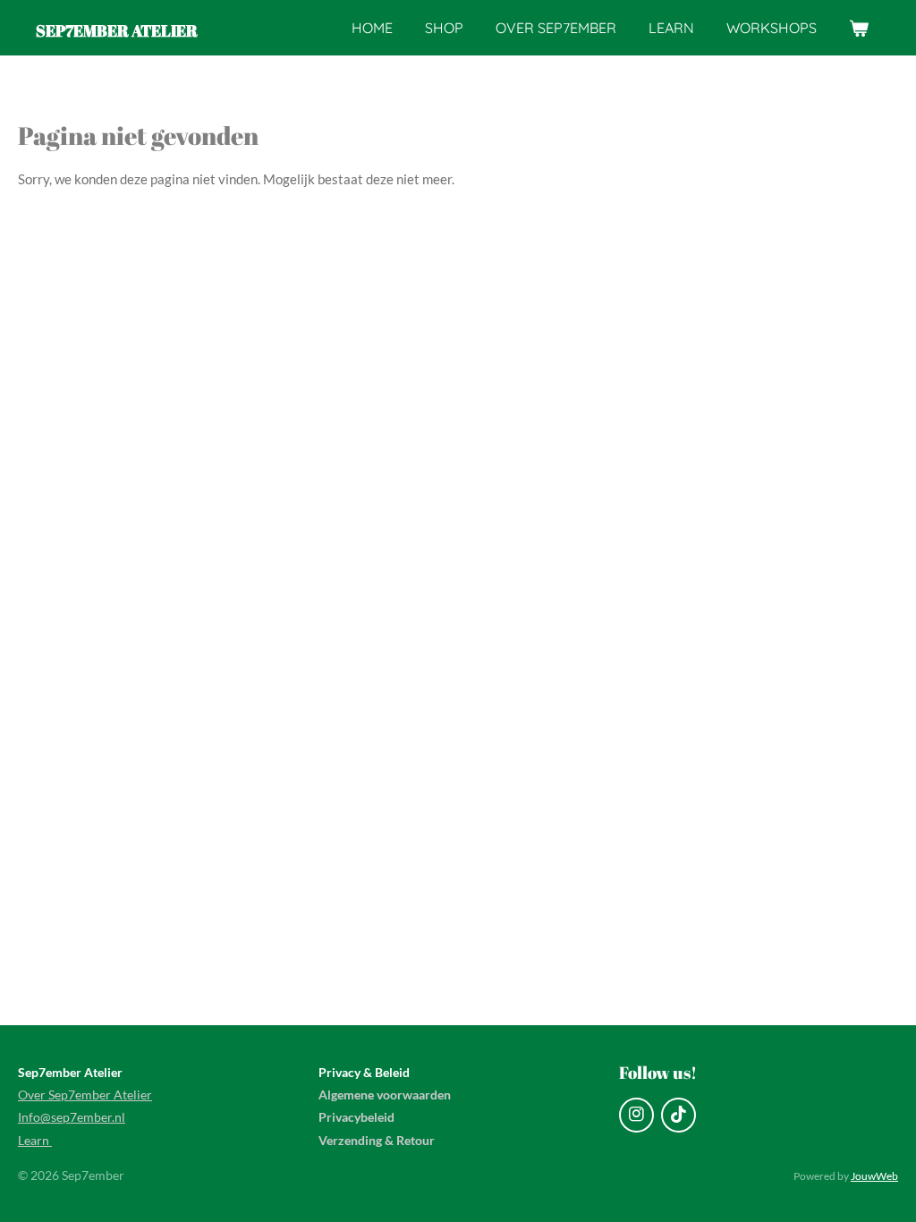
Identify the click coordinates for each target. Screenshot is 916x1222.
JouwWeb (874, 1175)
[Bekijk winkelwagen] (858, 28)
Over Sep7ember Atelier (85, 1094)
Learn (35, 1140)
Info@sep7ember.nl (71, 1116)
